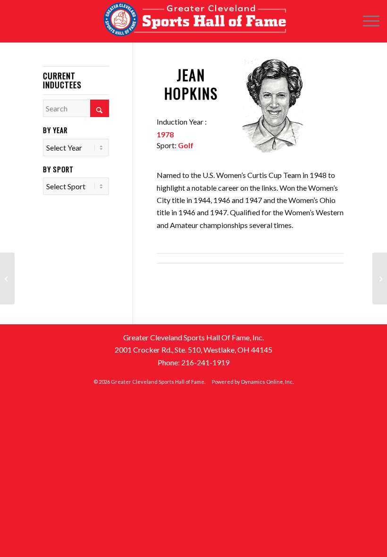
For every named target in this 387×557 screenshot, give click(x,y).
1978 (165, 134)
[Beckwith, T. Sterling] (7, 278)
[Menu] (366, 21)
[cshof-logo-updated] (193, 21)
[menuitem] (366, 21)
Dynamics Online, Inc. (267, 382)
